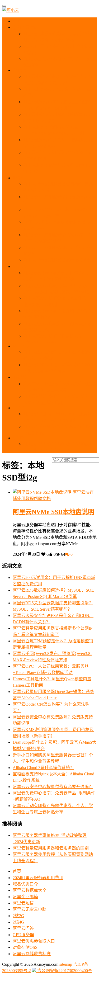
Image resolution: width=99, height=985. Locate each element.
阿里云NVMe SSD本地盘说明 (53, 511)
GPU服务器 (23, 934)
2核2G (18, 915)
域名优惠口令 (25, 884)
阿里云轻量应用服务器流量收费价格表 (59, 260)
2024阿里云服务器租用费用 (38, 877)
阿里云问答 (23, 928)
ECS (21, 70)
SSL (21, 408)
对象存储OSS (25, 947)
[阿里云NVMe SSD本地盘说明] (43, 492)
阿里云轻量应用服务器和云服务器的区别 (51, 848)
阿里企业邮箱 (25, 896)
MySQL (23, 346)
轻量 (21, 178)
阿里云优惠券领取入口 (34, 941)
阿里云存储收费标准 (32, 953)
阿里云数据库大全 (29, 890)
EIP (20, 438)
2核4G (18, 922)
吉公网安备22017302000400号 (64, 970)
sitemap (65, 964)
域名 (21, 377)
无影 (21, 266)
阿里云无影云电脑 (29, 909)
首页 (21, 21)
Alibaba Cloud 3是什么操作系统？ (43, 767)
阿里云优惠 (27, 27)
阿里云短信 (23, 903)
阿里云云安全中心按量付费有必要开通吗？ (53, 786)
